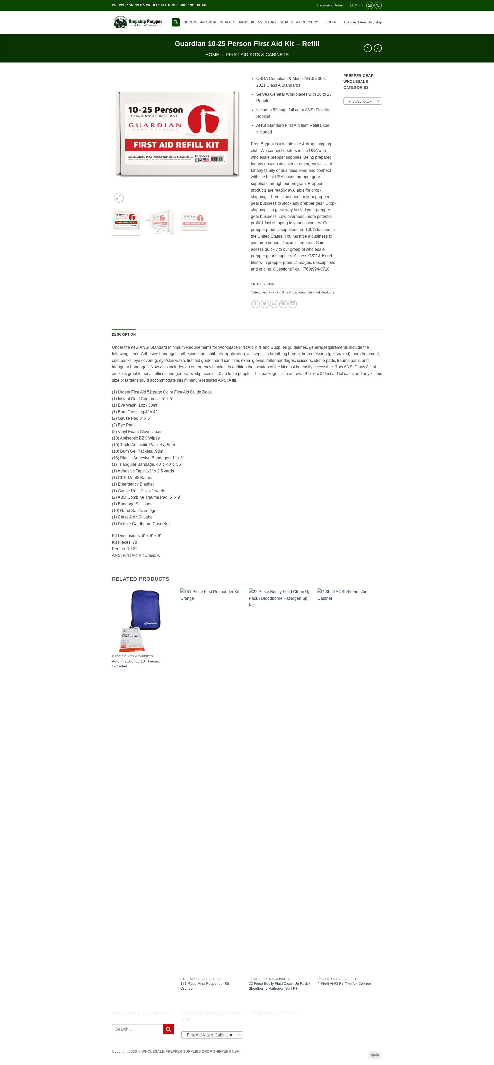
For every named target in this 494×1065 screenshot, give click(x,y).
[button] (330, 22)
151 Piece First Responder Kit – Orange (206, 985)
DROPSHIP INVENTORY (257, 22)
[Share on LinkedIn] (292, 304)
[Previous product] (378, 48)
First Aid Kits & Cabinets (257, 54)
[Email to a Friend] (274, 304)
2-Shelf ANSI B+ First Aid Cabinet (344, 984)
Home (212, 54)
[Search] (176, 22)
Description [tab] (124, 334)
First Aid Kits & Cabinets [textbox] (362, 101)
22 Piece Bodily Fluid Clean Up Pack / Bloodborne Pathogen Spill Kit (279, 985)
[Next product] (368, 48)
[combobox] (362, 101)
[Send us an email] (370, 5)
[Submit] (168, 1029)
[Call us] (378, 5)
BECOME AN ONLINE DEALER (209, 22)
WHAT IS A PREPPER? (299, 22)
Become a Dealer (330, 5)
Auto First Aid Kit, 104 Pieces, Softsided (136, 663)
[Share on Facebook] (255, 304)
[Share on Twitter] (265, 304)
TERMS (354, 5)
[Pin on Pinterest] (283, 304)
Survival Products (321, 292)
